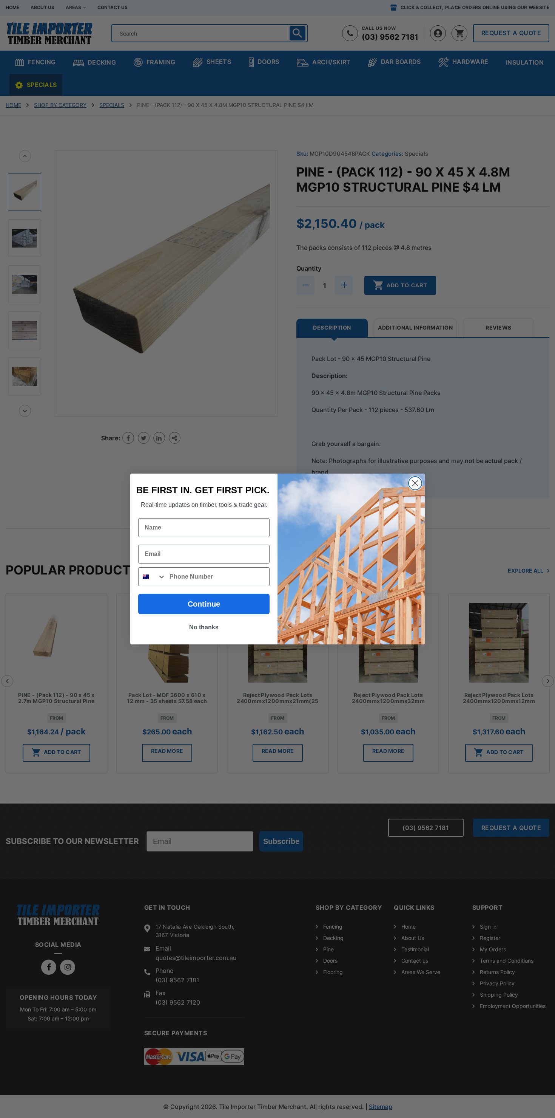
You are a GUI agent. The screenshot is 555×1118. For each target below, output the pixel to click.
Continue (204, 604)
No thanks (204, 627)
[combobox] (152, 577)
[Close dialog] (415, 483)
